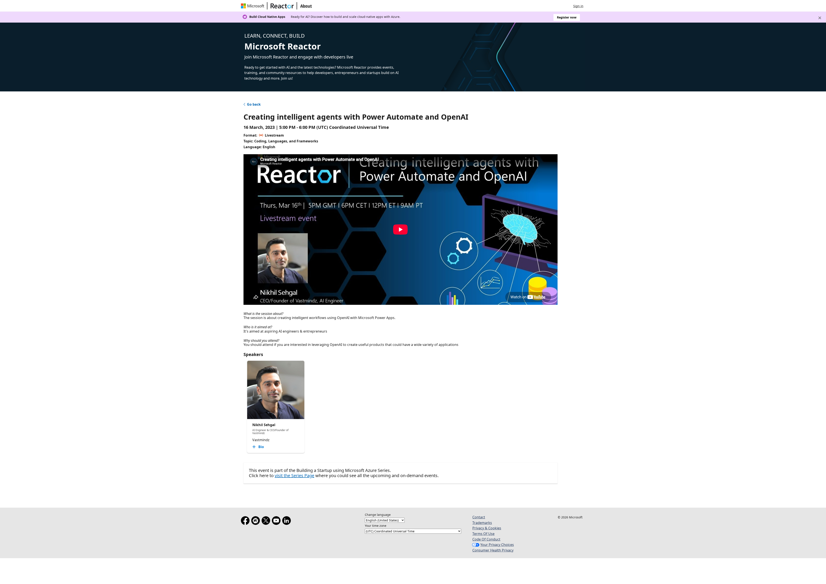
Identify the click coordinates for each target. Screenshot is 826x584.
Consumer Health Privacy (492, 550)
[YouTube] (277, 521)
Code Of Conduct (486, 539)
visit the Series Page (294, 475)
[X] (267, 521)
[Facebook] (246, 521)
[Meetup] (256, 521)
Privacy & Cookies (486, 528)
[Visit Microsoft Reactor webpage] (282, 6)
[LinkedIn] (287, 521)
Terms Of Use (483, 533)
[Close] (819, 17)
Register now (566, 17)
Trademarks (482, 522)
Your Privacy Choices (497, 544)
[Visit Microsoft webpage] (253, 6)
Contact (478, 517)
